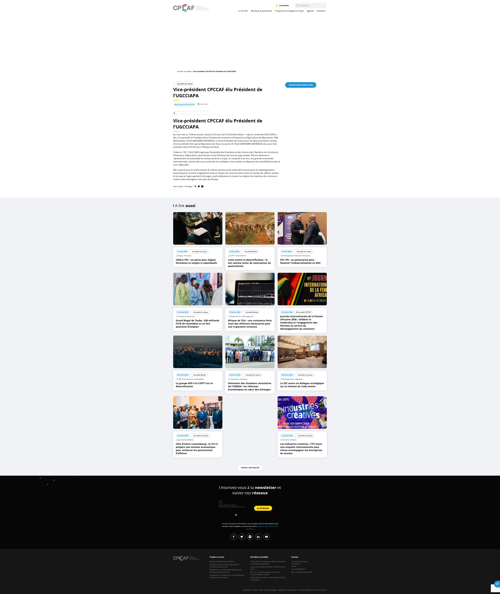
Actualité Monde (251, 251)
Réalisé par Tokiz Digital (287, 590)
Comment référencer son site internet (312, 590)
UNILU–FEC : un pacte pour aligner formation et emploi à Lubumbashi (267, 562)
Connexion (284, 5)
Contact (294, 557)
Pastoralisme (241, 256)
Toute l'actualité (250, 467)
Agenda (310, 11)
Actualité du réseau (185, 84)
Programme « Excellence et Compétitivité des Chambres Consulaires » (227, 576)
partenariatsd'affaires (186, 440)
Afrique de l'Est (235, 316)
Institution (243, 379)
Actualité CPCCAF (304, 312)
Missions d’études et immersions (222, 561)
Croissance (182, 316)
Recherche (191, 316)
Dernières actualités (259, 557)
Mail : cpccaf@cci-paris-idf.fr (301, 572)
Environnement (187, 379)
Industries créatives (289, 440)
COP (179, 379)
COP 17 (232, 256)
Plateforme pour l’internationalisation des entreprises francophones (226, 571)
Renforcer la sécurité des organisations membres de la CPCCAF (224, 565)
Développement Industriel (291, 256)
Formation (187, 256)
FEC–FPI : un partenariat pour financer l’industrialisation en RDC (265, 573)
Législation (299, 379)
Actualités (321, 11)
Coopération (234, 379)
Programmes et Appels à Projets (289, 11)
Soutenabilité (199, 379)
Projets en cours (217, 557)
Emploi (180, 256)
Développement (248, 316)
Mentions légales (270, 590)
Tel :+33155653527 (298, 569)
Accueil (180, 71)
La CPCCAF (243, 11)
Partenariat (306, 256)
